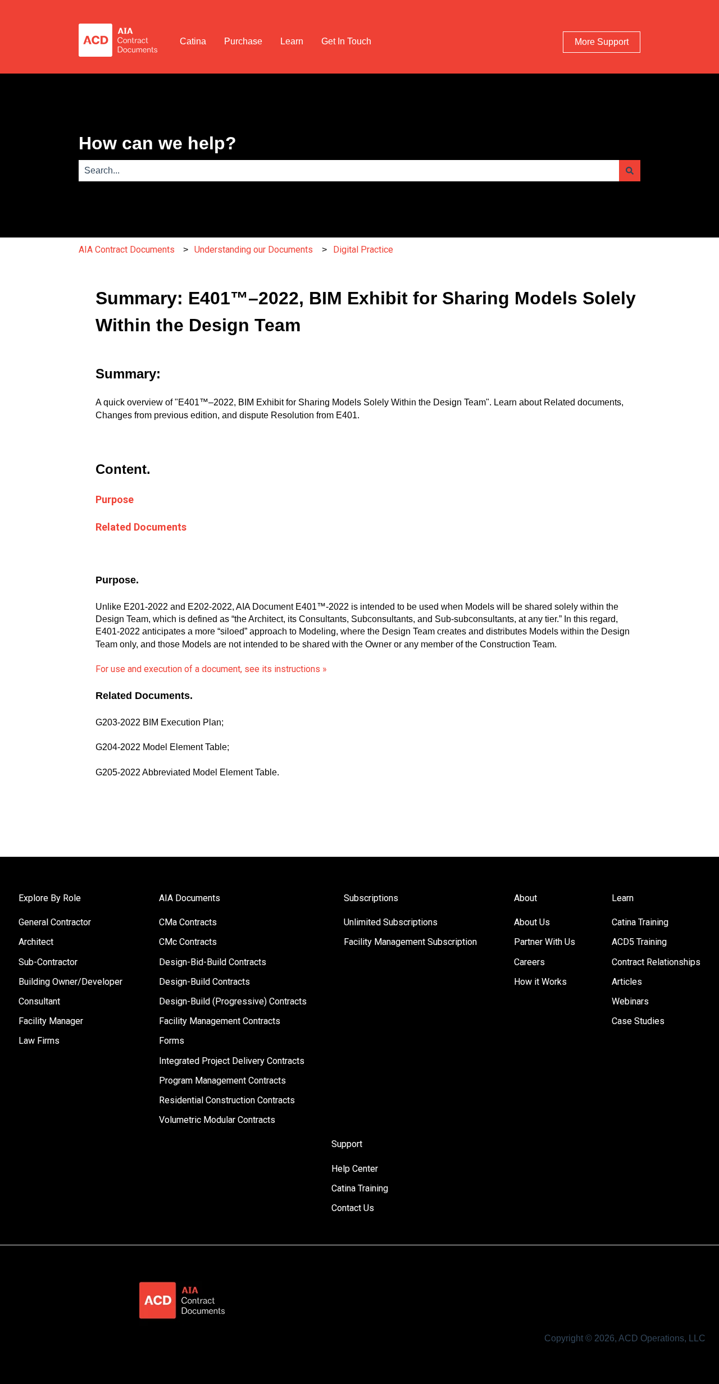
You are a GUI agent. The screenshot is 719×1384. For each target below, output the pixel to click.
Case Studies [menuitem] (638, 1021)
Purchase (243, 41)
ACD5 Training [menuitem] (639, 942)
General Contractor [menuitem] (55, 922)
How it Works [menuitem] (540, 981)
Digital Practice (363, 249)
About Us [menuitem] (532, 922)
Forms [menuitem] (171, 1040)
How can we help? (157, 143)
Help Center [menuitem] (354, 1168)
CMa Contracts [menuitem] (188, 922)
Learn (291, 41)
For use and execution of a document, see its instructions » (211, 669)
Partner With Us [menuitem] (544, 942)
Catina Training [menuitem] (640, 922)
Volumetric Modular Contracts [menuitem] (217, 1119)
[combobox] (349, 170)
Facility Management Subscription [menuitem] (410, 942)
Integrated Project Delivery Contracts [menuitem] (231, 1061)
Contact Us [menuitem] (352, 1208)
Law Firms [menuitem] (39, 1040)
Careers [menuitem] (529, 962)
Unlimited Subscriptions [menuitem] (391, 922)
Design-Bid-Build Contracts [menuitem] (212, 962)
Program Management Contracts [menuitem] (222, 1080)
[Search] (629, 170)
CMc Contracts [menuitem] (188, 942)
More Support (602, 42)
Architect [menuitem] (36, 942)
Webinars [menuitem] (630, 1001)
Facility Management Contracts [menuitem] (219, 1021)
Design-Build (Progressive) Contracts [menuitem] (233, 1001)
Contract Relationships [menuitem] (656, 962)
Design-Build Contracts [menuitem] (204, 981)
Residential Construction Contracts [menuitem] (227, 1100)
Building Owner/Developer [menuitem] (70, 981)
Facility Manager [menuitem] (51, 1021)
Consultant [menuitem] (39, 1001)
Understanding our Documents (253, 249)
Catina (193, 41)
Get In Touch (346, 41)
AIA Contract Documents (127, 249)
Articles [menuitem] (627, 981)
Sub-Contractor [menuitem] (48, 962)
